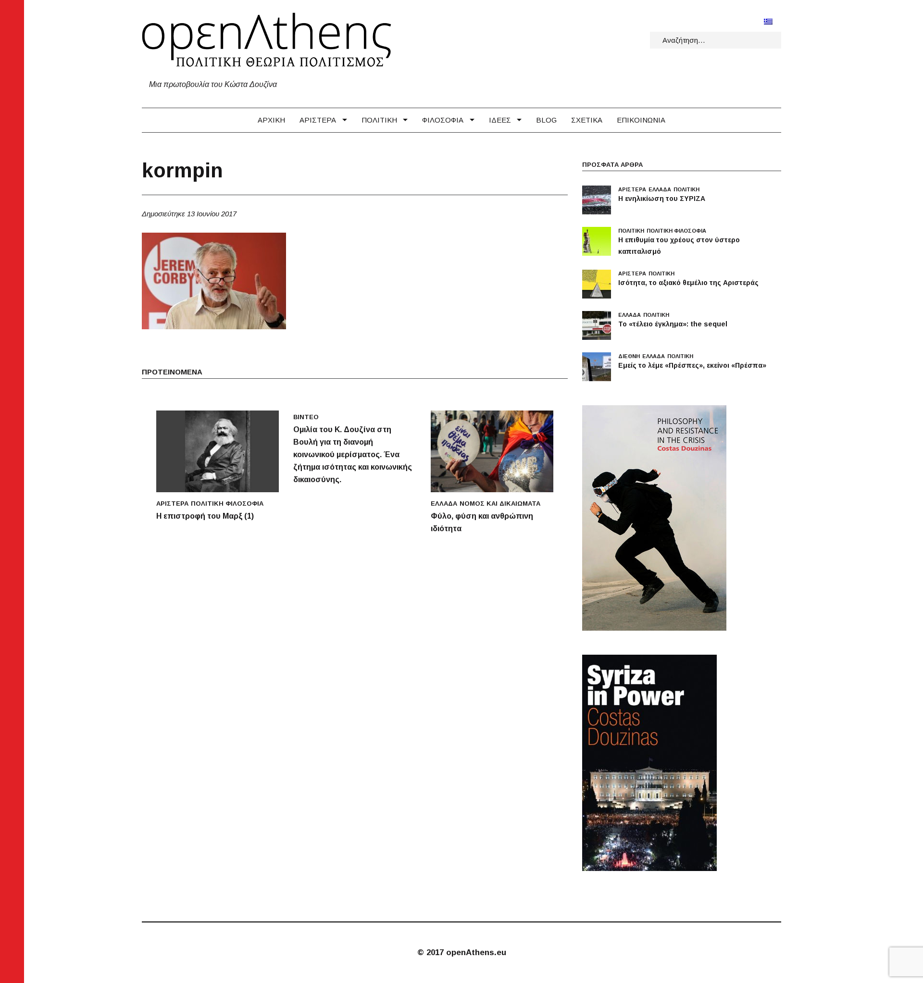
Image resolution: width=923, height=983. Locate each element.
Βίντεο (306, 417)
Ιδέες (500, 120)
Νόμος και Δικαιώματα (500, 503)
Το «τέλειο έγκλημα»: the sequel (672, 324)
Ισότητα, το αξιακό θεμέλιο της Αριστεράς (688, 282)
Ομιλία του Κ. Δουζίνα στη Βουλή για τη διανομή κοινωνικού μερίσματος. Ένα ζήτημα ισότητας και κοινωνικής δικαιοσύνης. (352, 454)
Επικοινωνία (641, 120)
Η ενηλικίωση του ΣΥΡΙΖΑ (661, 198)
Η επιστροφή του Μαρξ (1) (205, 516)
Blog (546, 120)
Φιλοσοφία (442, 120)
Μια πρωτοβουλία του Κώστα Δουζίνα (213, 84)
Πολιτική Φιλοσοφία (227, 503)
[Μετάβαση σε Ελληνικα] (768, 21)
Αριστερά (317, 120)
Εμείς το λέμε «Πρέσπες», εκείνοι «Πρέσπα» (692, 365)
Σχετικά (586, 120)
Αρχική (271, 120)
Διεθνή (629, 356)
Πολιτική (379, 120)
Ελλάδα (444, 503)
